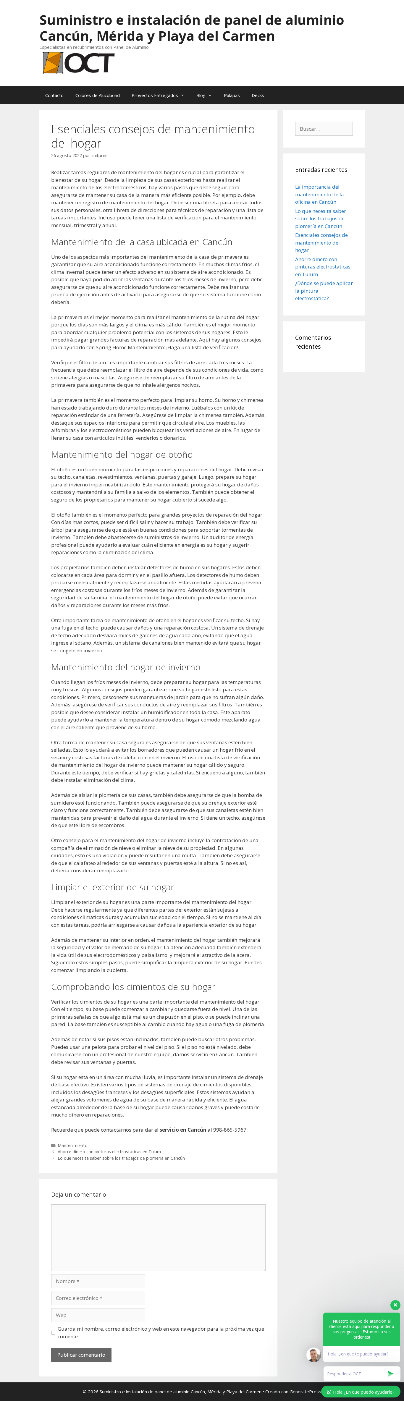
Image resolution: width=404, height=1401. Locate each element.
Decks (258, 95)
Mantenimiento (73, 1145)
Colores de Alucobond (97, 95)
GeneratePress (305, 1391)
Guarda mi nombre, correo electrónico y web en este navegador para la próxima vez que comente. (161, 1332)
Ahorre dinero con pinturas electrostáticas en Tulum (109, 1151)
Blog (201, 95)
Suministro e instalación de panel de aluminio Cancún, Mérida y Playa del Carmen (191, 28)
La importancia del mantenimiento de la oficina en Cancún (319, 194)
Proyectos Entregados (155, 95)
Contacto (54, 95)
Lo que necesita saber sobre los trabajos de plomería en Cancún (121, 1158)
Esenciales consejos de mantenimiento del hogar (321, 242)
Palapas (232, 95)
